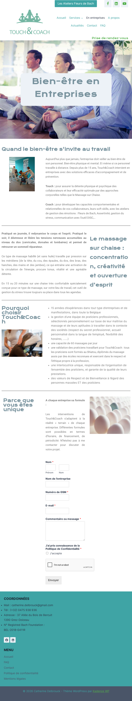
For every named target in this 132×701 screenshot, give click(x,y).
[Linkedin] (116, 3)
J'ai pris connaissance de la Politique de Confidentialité (63, 547)
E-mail (51, 505)
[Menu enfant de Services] (76, 18)
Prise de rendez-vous (110, 38)
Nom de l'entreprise (58, 478)
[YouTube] (124, 3)
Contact (92, 25)
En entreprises (95, 17)
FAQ (102, 25)
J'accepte (56, 553)
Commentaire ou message (63, 518)
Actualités (77, 25)
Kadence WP (101, 691)
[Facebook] (108, 3)
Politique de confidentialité (21, 673)
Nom (49, 462)
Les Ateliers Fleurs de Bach (76, 3)
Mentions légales (15, 678)
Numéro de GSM (57, 492)
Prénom (49, 472)
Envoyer (53, 580)
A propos (114, 17)
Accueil (61, 17)
